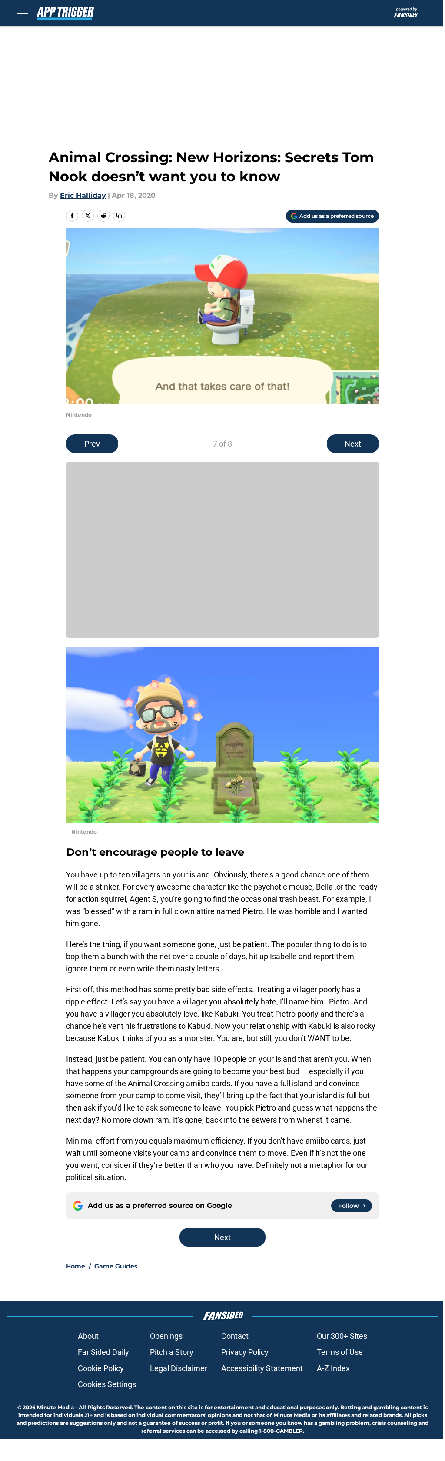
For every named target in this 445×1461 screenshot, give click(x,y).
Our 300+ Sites (342, 1336)
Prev (92, 443)
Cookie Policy (101, 1368)
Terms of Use (340, 1352)
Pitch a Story (171, 1352)
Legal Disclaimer (178, 1368)
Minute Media (55, 1407)
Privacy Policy (245, 1352)
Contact (235, 1336)
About (88, 1336)
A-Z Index (333, 1368)
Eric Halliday (83, 195)
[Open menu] (22, 13)
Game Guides (115, 1266)
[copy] (119, 216)
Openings (166, 1336)
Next (353, 443)
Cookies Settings (107, 1384)
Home (75, 1266)
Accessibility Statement (262, 1368)
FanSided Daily (103, 1352)
